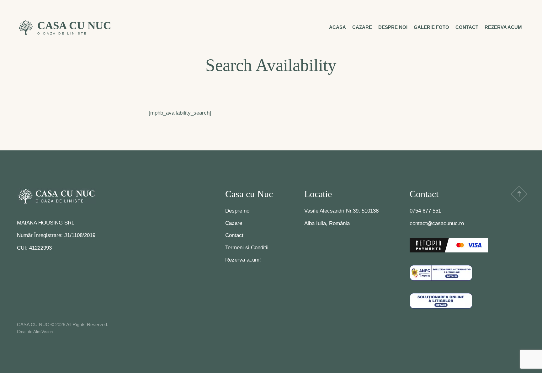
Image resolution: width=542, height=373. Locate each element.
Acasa (337, 27)
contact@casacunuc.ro (437, 223)
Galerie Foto (431, 27)
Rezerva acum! (243, 260)
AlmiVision (43, 331)
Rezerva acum (503, 27)
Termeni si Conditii (246, 248)
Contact (466, 27)
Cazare (362, 27)
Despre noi (392, 27)
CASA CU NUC (74, 25)
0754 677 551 (425, 211)
